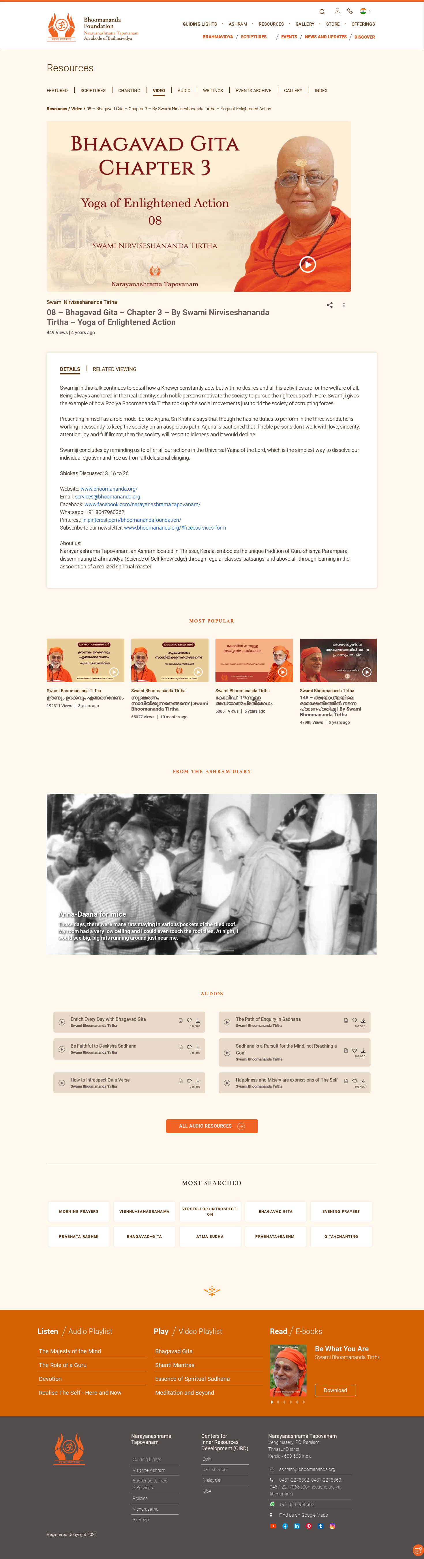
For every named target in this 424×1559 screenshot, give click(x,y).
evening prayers (341, 1222)
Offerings (363, 24)
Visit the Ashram (149, 1481)
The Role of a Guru (63, 1375)
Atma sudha (210, 1247)
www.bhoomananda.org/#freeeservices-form (175, 528)
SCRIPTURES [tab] (93, 90)
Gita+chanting (341, 1247)
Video (76, 108)
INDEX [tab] (321, 90)
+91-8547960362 (296, 1515)
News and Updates (326, 37)
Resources (271, 24)
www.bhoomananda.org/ (109, 489)
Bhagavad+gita (144, 1247)
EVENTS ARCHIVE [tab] (253, 90)
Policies (140, 1509)
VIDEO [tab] (159, 90)
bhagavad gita (276, 1222)
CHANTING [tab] (129, 90)
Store (333, 24)
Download (335, 1401)
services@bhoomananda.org (107, 497)
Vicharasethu (146, 1519)
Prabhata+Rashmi (275, 1247)
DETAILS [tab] (70, 368)
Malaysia (211, 1491)
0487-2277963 (285, 1497)
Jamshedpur (215, 1480)
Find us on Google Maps (303, 1525)
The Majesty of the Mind (70, 1361)
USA (207, 1501)
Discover (364, 37)
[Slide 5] (304, 1412)
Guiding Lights (200, 24)
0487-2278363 (326, 1490)
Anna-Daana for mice (92, 914)
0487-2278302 (294, 1490)
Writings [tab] (213, 90)
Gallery (305, 24)
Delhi (207, 1469)
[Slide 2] (284, 1412)
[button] (344, 305)
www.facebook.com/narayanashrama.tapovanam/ (142, 504)
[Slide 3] (291, 1412)
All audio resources (206, 1136)
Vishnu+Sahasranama (144, 1222)
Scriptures (254, 37)
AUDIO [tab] (184, 90)
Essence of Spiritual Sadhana (192, 1389)
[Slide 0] (272, 1412)
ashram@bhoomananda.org (307, 1480)
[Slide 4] (297, 1412)
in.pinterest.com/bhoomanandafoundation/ (131, 520)
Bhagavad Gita (174, 1361)
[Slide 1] (193, 950)
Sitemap (141, 1530)
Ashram (238, 24)
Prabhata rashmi (79, 1247)
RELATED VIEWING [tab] (114, 368)
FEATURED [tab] (57, 90)
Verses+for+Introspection (210, 1222)
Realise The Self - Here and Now (80, 1403)
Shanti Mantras (174, 1375)
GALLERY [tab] (293, 90)
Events (289, 37)
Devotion (50, 1389)
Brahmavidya (218, 37)
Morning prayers (79, 1222)
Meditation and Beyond (184, 1403)
